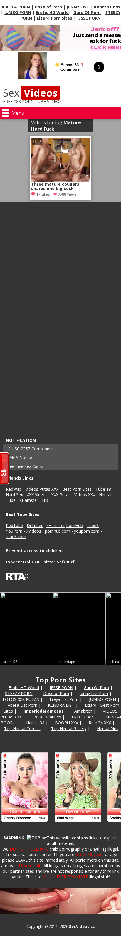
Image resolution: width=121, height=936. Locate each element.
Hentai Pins (107, 728)
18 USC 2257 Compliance (30, 448)
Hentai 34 (35, 722)
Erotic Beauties (46, 717)
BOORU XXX (66, 722)
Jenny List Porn (94, 693)
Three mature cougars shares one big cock (55, 186)
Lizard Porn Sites (54, 18)
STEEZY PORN (19, 693)
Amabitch (83, 711)
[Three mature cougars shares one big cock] (60, 160)
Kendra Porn (107, 7)
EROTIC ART (83, 717)
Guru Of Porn (87, 12)
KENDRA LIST (61, 705)
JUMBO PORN (17, 12)
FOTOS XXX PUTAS (21, 699)
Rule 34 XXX (100, 722)
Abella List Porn (22, 705)
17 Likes (43, 194)
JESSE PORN (89, 18)
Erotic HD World (52, 12)
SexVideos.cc (82, 926)
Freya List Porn (64, 699)
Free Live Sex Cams (24, 466)
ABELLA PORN (15, 7)
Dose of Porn (48, 7)
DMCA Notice (19, 457)
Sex (30, 93)
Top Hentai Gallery (68, 728)
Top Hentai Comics (22, 728)
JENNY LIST (78, 7)
